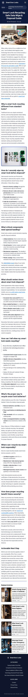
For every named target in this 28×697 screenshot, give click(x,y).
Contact (14, 682)
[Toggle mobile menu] (25, 2)
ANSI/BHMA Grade (9, 263)
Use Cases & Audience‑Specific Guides (14, 675)
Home (3, 7)
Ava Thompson (12, 21)
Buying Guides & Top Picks (14, 665)
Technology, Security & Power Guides (15, 7)
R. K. (19, 600)
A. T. (18, 617)
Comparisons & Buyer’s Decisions (14, 667)
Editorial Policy (14, 687)
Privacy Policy (14, 685)
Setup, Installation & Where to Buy (14, 670)
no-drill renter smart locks (17, 292)
